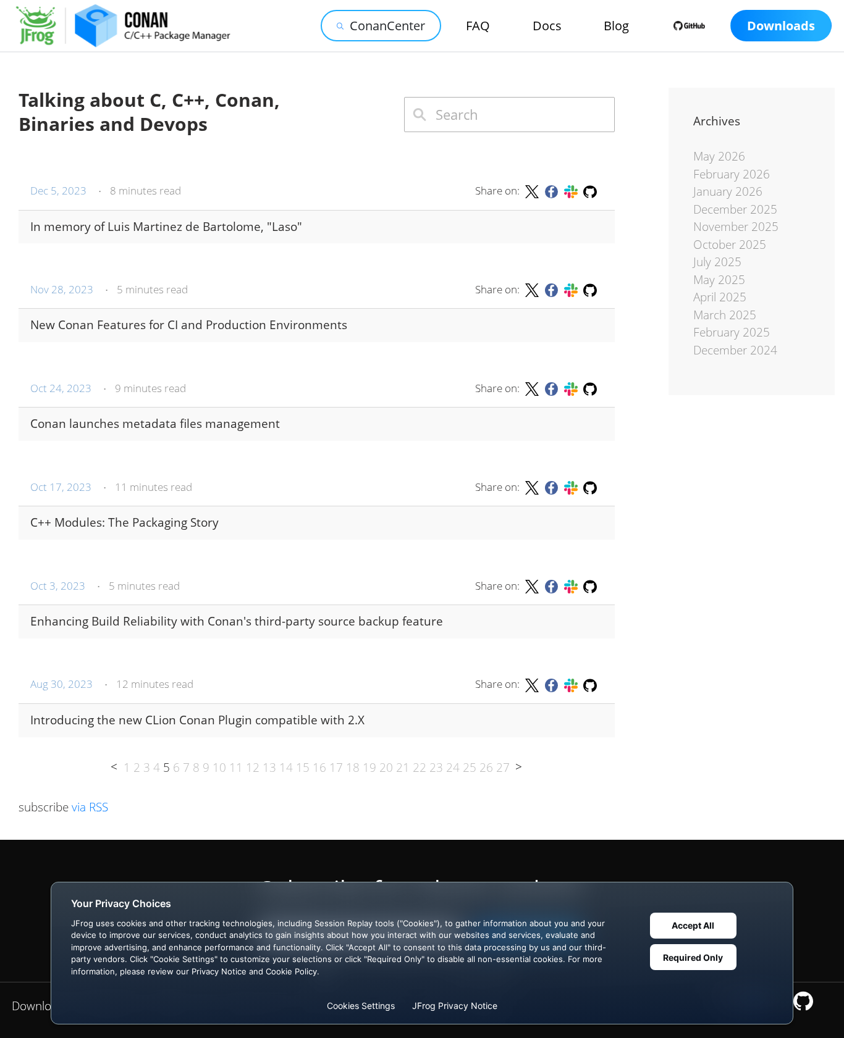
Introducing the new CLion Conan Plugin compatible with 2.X (197, 720)
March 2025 (724, 315)
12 (253, 768)
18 (353, 768)
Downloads (781, 25)
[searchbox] (509, 114)
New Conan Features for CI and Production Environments (188, 325)
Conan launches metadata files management (155, 424)
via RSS (90, 807)
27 (503, 768)
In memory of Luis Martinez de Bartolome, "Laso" (166, 227)
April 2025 (719, 297)
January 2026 (727, 191)
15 (303, 768)
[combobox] (509, 114)
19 (369, 768)
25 (469, 768)
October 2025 (729, 244)
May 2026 (719, 156)
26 (486, 768)
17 (336, 768)
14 (286, 768)
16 (319, 768)
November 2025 (736, 227)
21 (403, 768)
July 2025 (717, 262)
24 (453, 768)
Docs (547, 25)
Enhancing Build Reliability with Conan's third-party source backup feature (236, 621)
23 (436, 768)
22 (419, 768)
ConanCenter (387, 25)
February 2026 (731, 174)
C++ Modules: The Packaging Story (124, 522)
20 (386, 768)
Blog (616, 25)
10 (219, 768)
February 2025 (731, 332)
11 (236, 768)
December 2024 (735, 350)
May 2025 (719, 280)
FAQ (478, 25)
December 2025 (735, 209)
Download (38, 1006)
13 (269, 768)
